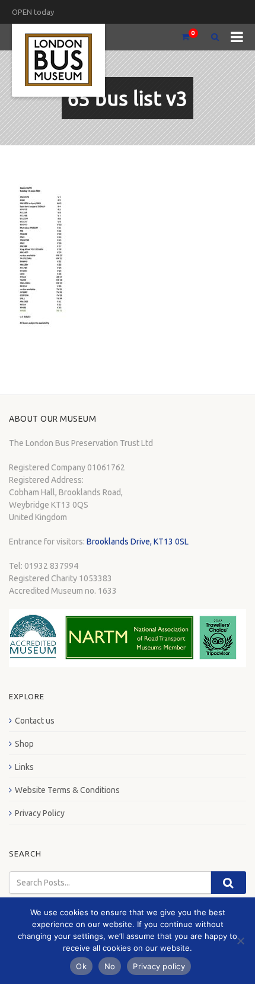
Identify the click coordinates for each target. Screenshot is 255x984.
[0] (180, 37)
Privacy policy (159, 966)
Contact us (35, 720)
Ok (81, 966)
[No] (240, 941)
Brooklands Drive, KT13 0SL (138, 541)
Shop (24, 744)
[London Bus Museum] (58, 60)
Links (24, 767)
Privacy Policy (40, 813)
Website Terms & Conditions (67, 790)
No (110, 966)
